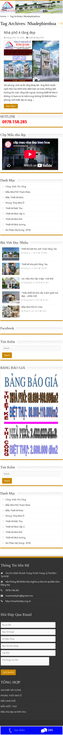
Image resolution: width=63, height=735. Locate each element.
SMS (50, 730)
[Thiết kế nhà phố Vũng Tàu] (11, 269)
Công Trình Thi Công (15, 186)
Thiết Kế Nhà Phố (36, 38)
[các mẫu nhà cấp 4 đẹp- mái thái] (11, 283)
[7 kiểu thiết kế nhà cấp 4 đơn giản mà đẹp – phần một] (11, 297)
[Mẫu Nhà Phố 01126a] (11, 311)
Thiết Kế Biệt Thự (14, 208)
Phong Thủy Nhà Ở (14, 203)
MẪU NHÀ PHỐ (8, 701)
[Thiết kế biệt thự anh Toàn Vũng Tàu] (10, 254)
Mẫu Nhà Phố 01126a (31, 307)
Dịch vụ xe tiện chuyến (35, 723)
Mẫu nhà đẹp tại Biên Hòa (13, 711)
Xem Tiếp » (11, 106)
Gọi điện (19, 730)
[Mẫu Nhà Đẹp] (31, 7)
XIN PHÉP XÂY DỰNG (11, 690)
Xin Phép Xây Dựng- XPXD (18, 230)
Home (3, 16)
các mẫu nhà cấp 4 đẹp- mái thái (37, 278)
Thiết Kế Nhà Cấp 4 (14, 213)
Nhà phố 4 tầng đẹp (19, 32)
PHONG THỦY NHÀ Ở (11, 695)
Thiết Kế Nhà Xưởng (15, 224)
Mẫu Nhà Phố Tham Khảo (17, 192)
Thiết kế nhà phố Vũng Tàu (34, 264)
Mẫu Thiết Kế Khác (14, 197)
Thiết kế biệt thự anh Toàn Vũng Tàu (39, 249)
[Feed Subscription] (62, 23)
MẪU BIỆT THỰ (9, 706)
